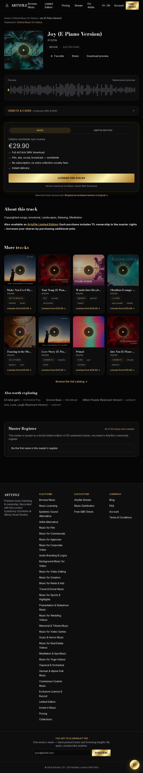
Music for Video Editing (52, 571)
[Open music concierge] (135, 765)
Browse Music (32, 5)
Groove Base (61, 399)
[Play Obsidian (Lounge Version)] (123, 270)
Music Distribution (84, 505)
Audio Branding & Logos (53, 555)
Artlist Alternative (48, 521)
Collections (45, 719)
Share (75, 56)
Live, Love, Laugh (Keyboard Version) (32, 404)
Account (119, 5)
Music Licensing (48, 505)
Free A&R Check (83, 511)
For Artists (91, 5)
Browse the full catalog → (71, 381)
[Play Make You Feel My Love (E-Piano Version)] (20, 270)
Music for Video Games (52, 631)
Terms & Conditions (120, 517)
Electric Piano (71, 47)
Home (7, 18)
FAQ (111, 505)
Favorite (57, 56)
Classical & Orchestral (51, 665)
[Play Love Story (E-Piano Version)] (54, 331)
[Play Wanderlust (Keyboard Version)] (88, 270)
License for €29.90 (71, 178)
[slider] (71, 90)
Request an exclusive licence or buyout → (86, 195)
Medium (53, 47)
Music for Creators (50, 577)
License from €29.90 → (19, 308)
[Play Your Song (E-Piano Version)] (54, 270)
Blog (112, 499)
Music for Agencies (50, 539)
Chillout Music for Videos (25, 18)
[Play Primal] (88, 331)
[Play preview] (23, 50)
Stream (79, 5)
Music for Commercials (52, 533)
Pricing (66, 5)
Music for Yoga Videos (52, 659)
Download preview (97, 56)
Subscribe (101, 752)
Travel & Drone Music (51, 589)
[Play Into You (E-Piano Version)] (123, 331)
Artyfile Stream (82, 499)
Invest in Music (47, 707)
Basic (40, 130)
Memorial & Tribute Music (53, 625)
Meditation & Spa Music (52, 653)
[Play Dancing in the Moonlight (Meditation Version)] (20, 331)
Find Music (132, 5)
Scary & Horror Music (51, 637)
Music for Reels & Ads (51, 583)
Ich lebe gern (22, 399)
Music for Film (47, 527)
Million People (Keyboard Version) (109, 399)
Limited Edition (49, 5)
